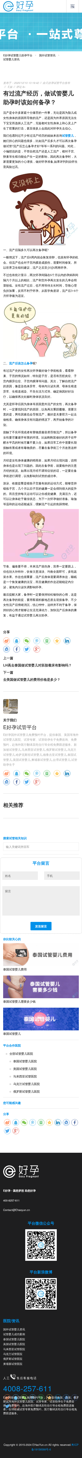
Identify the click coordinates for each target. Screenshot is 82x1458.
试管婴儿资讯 (11, 59)
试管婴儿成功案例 (14, 1334)
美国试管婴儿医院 (25, 1069)
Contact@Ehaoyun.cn (16, 1210)
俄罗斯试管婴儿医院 (26, 1091)
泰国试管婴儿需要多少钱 (19, 1001)
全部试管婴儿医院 (21, 1053)
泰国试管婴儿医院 (25, 1061)
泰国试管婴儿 (12, 1033)
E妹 (10, 87)
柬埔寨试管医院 (12, 1364)
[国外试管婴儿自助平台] (18, 6)
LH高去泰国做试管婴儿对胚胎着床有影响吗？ (37, 665)
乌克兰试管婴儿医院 (26, 1084)
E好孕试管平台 (55, 83)
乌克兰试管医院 (12, 1354)
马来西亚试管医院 (25, 1076)
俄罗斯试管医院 (12, 1359)
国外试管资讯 (47, 55)
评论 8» (20, 87)
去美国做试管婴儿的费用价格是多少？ (31, 679)
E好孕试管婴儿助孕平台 (17, 55)
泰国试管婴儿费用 (15, 969)
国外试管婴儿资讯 (14, 1329)
